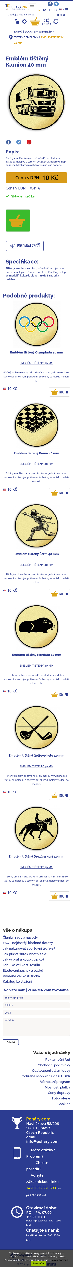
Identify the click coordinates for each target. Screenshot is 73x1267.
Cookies (63, 1104)
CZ (39, 10)
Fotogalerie (61, 1098)
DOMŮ (18, 31)
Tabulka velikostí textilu (21, 965)
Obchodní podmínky (54, 1065)
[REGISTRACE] (25, 21)
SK (44, 10)
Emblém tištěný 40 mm (36, 363)
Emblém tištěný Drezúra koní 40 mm (36, 856)
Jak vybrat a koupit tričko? (23, 959)
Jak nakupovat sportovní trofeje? (29, 948)
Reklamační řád (57, 1060)
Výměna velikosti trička (21, 976)
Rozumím (38, 1263)
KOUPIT (63, 392)
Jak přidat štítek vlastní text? (25, 954)
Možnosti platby (57, 1087)
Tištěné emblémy (26, 37)
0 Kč (46, 21)
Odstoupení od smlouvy (51, 1071)
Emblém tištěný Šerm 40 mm (36, 554)
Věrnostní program (55, 1082)
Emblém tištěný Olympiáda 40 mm (36, 352)
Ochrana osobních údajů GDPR (46, 1076)
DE (50, 10)
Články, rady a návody (20, 937)
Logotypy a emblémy (39, 31)
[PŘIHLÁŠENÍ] (17, 21)
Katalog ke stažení (17, 981)
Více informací (60, 1260)
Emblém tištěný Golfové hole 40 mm (36, 755)
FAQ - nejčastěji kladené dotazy (28, 943)
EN (55, 10)
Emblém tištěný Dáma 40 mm (36, 453)
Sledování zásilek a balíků (23, 970)
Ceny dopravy (59, 1093)
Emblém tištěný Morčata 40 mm (36, 655)
